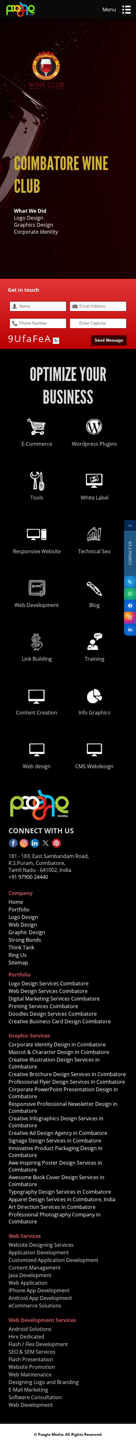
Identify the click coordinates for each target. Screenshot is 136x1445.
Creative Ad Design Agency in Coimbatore (58, 1133)
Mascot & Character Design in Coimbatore (59, 1052)
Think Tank (21, 947)
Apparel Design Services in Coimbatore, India (62, 1199)
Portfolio (19, 909)
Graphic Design (27, 932)
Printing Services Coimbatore (43, 1006)
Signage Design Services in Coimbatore (55, 1140)
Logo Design (23, 917)
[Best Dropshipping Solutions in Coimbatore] (56, 845)
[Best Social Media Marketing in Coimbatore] (20, 17)
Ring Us (18, 955)
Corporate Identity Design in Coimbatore (57, 1044)
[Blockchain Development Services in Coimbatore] (130, 594)
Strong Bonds (25, 939)
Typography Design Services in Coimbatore (60, 1191)
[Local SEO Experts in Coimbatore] (13, 845)
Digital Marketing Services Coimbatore (54, 998)
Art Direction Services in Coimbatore (52, 1206)
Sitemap (18, 962)
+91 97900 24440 (28, 876)
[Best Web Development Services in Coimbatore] (24, 845)
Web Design (23, 924)
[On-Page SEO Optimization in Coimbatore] (35, 845)
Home (16, 901)
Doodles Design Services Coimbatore (53, 1013)
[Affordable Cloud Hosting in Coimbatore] (130, 618)
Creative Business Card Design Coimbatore (60, 1021)
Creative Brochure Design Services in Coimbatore (67, 1074)
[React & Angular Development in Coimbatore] (130, 582)
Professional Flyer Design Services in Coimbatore (67, 1081)
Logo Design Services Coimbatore (49, 983)
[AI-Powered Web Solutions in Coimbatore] (130, 606)
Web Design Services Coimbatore (48, 991)
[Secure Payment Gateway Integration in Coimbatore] (45, 845)
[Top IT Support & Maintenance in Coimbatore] (130, 630)
